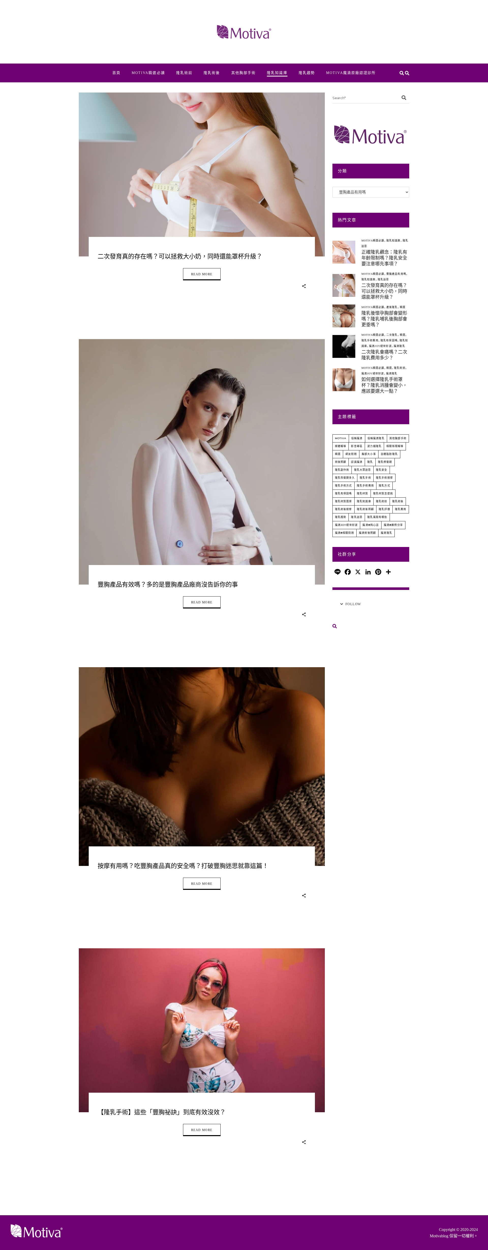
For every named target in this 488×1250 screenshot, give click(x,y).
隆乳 (370, 462)
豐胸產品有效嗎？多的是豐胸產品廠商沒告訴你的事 (168, 584)
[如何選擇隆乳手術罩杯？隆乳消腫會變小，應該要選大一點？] (343, 379)
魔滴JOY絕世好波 (380, 346)
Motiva (340, 438)
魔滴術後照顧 (367, 533)
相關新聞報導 (394, 446)
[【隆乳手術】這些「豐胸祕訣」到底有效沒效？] (202, 1030)
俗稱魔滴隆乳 (376, 438)
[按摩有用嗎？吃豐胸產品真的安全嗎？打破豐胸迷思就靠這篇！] (202, 766)
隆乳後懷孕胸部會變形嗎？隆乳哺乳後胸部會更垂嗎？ (384, 319)
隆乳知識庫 (393, 240)
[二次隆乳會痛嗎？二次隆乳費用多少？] (343, 346)
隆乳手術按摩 (384, 477)
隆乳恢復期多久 (345, 477)
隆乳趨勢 (340, 517)
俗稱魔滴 (357, 438)
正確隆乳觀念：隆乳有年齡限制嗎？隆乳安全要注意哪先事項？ (384, 258)
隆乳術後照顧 (365, 509)
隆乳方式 (384, 485)
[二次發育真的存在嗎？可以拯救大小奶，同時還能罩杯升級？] (202, 174)
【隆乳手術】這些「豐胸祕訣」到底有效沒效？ (162, 1112)
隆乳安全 (381, 469)
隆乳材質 (362, 493)
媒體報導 (340, 446)
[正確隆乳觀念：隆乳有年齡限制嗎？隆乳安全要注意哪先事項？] (343, 252)
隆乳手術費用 (369, 340)
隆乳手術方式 (343, 485)
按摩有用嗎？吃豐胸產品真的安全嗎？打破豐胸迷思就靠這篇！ (183, 866)
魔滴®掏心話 (370, 525)
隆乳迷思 (383, 279)
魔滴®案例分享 (393, 525)
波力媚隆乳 (374, 446)
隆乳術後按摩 (343, 509)
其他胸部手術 (397, 438)
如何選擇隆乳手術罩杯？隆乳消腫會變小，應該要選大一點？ (384, 385)
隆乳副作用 (342, 469)
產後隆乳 (392, 307)
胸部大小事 (369, 454)
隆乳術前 (399, 368)
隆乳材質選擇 (343, 501)
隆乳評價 (384, 509)
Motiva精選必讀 (372, 240)
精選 (402, 307)
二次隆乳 (392, 334)
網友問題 (351, 454)
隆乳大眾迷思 (362, 469)
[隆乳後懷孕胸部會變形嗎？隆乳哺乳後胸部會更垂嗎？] (343, 315)
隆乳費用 (400, 509)
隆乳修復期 (385, 462)
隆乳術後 (398, 501)
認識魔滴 (356, 462)
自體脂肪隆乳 (389, 454)
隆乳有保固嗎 (389, 340)
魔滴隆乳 (399, 346)
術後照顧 (340, 462)
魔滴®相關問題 (344, 533)
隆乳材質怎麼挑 (383, 493)
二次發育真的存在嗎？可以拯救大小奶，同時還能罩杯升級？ (180, 256)
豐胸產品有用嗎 (396, 273)
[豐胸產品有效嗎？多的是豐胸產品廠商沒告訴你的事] (202, 462)
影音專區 (356, 446)
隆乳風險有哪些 (377, 517)
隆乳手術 (365, 477)
